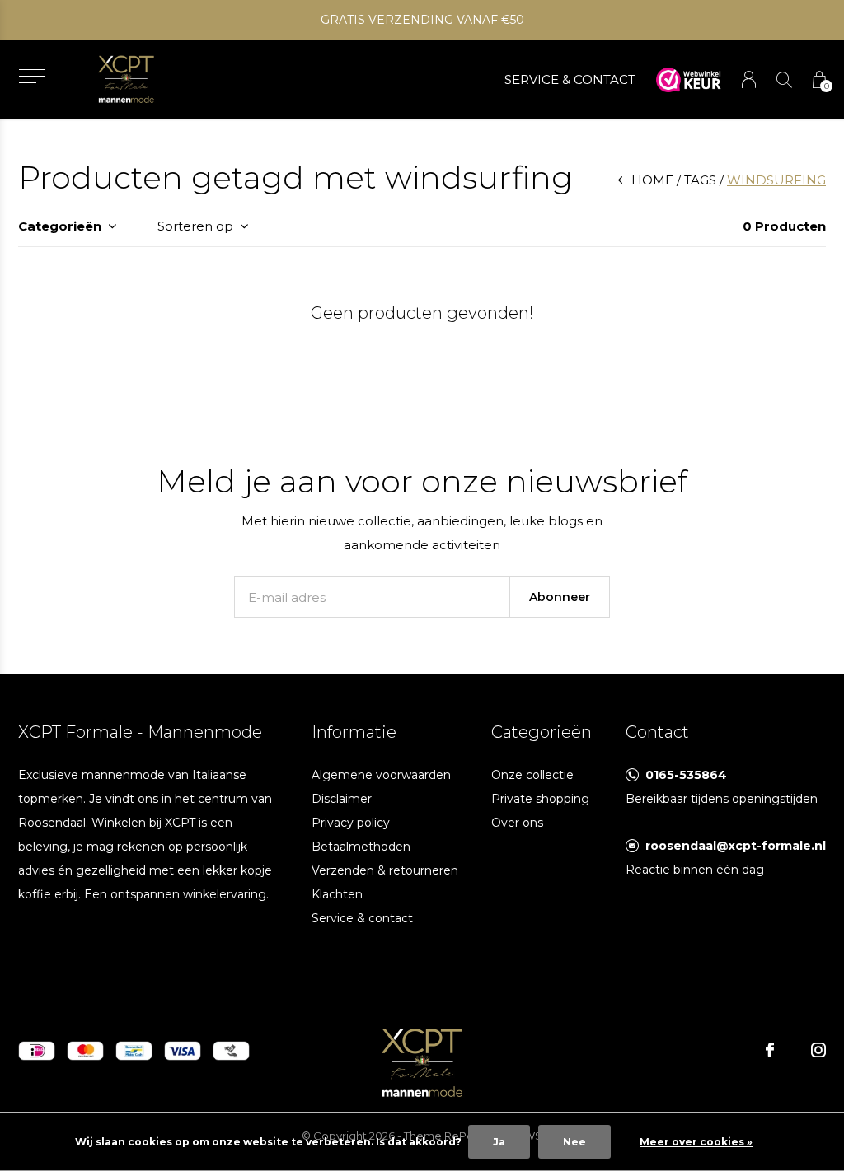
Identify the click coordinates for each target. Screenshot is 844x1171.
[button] (32, 76)
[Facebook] (770, 1050)
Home (652, 180)
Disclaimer (342, 798)
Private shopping (540, 798)
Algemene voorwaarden (381, 774)
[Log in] (749, 79)
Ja (499, 1142)
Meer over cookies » (696, 1142)
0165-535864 (686, 774)
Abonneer (559, 597)
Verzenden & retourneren (385, 870)
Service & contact (362, 918)
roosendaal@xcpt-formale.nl (735, 845)
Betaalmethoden (361, 846)
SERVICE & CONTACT (569, 79)
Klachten (337, 894)
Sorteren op (195, 226)
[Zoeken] (784, 79)
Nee (574, 1142)
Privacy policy (351, 822)
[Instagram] (818, 1050)
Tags (700, 180)
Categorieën (59, 226)
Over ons (517, 822)
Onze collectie (532, 774)
